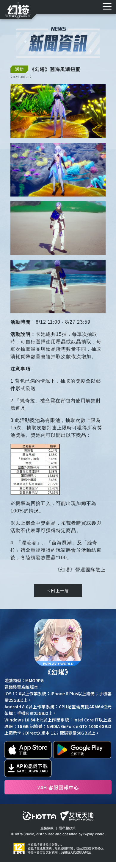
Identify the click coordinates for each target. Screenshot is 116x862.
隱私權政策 (67, 828)
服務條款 (47, 828)
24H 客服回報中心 (58, 787)
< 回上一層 (58, 590)
